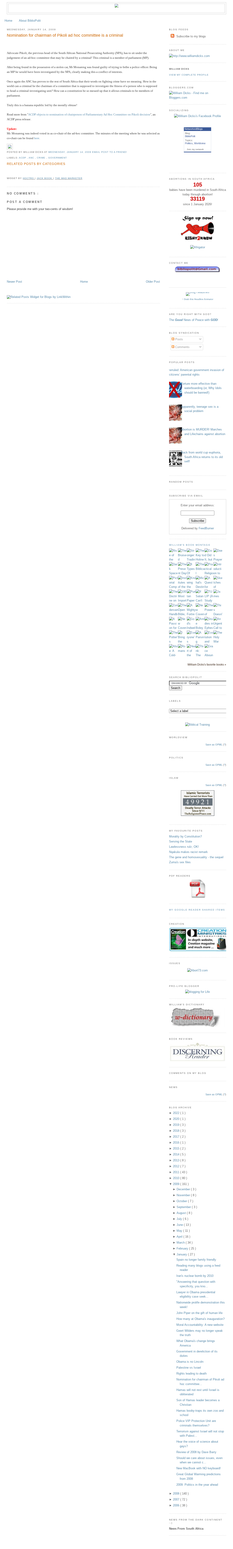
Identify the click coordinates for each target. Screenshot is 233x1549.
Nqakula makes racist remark (188, 852)
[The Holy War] (217, 641)
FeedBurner (206, 528)
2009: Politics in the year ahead (197, 1484)
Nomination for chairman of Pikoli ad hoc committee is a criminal (65, 35)
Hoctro (29, 178)
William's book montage (189, 545)
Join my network (195, 149)
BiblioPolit (190, 136)
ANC (32, 157)
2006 (176, 1505)
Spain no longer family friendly (196, 1259)
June (180, 1224)
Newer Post (14, 281)
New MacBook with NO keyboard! (198, 1468)
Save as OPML (213, 744)
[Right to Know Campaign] (197, 239)
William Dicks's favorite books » (206, 664)
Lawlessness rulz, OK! (184, 846)
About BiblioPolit (30, 20)
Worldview (199, 143)
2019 (176, 1125)
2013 (176, 1160)
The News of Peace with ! (193, 320)
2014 (176, 1154)
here (36, 138)
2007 (176, 1499)
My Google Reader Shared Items (197, 910)
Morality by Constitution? (185, 836)
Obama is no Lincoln (189, 1361)
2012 (176, 1166)
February (183, 1248)
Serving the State (180, 841)
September (184, 1207)
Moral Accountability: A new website (199, 1324)
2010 (176, 1178)
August (182, 1213)
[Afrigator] (197, 247)
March (181, 1242)
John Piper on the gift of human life (199, 1313)
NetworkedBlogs (194, 129)
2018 (176, 1130)
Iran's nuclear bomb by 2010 (194, 1276)
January (182, 1254)
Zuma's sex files (180, 862)
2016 (176, 1142)
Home (8, 20)
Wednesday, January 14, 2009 (70, 152)
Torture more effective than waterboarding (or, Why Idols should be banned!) (201, 388)
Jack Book (45, 178)
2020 (176, 1119)
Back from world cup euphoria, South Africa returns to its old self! (202, 457)
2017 (176, 1136)
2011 (176, 1172)
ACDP (23, 157)
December (184, 1189)
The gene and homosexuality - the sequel (196, 857)
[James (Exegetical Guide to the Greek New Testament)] (217, 596)
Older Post (153, 281)
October (182, 1201)
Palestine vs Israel (188, 1367)
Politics (189, 143)
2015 (176, 1148)
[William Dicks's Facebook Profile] (197, 116)
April (180, 1236)
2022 (176, 1113)
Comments (182, 347)
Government (57, 157)
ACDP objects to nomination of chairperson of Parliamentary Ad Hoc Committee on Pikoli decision (89, 114)
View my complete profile (189, 75)
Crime (41, 157)
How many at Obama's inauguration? (200, 1319)
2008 (176, 1493)
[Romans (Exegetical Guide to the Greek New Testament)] (182, 651)
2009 (176, 1184)
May (180, 1230)
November (184, 1195)
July (180, 1219)
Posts (178, 339)
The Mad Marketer (68, 178)
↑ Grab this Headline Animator (197, 299)
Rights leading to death (191, 1373)
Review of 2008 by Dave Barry (196, 1452)
